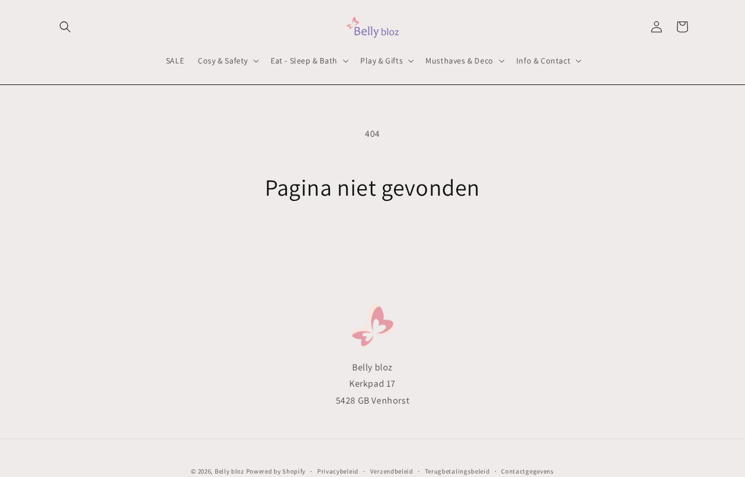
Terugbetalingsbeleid (457, 471)
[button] (65, 27)
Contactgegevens (527, 471)
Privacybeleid (338, 471)
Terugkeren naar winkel (372, 244)
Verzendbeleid (391, 471)
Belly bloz (229, 471)
